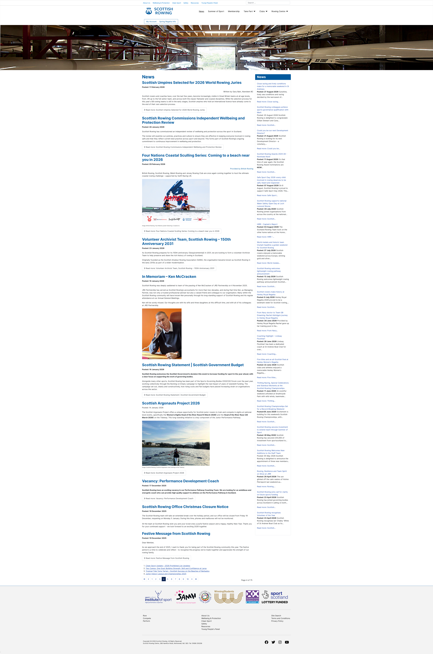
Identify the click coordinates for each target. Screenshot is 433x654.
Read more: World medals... (268, 263)
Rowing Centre (278, 11)
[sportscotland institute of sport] (158, 597)
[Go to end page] (196, 579)
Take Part (248, 11)
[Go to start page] (144, 579)
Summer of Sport (216, 11)
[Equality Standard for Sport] (252, 597)
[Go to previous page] (148, 579)
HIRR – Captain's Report (267, 224)
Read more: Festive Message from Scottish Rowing (167, 558)
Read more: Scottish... (266, 125)
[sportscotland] (275, 597)
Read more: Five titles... (267, 377)
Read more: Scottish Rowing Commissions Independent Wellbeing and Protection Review (183, 147)
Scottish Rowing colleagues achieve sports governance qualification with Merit (272, 110)
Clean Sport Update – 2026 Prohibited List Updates (168, 566)
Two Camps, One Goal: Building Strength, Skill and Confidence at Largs (176, 568)
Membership (234, 11)
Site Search (276, 615)
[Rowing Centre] (286, 11)
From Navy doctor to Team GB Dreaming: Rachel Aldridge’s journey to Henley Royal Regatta (272, 315)
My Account (151, 21)
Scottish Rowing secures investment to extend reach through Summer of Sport (272, 430)
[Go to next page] (192, 579)
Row (145, 615)
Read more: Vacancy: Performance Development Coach (169, 498)
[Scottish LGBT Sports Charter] (205, 597)
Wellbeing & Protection (161, 3)
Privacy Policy (277, 621)
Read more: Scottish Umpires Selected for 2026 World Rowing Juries (175, 110)
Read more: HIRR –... (265, 237)
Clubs (262, 11)
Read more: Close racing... (268, 101)
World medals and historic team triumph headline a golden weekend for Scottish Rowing (272, 245)
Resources (195, 3)
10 (188, 579)
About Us (146, 3)
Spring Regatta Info (167, 21)
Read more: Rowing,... (266, 486)
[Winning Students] (228, 597)
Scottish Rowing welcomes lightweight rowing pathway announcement (269, 271)
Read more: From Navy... (267, 330)
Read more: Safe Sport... (267, 195)
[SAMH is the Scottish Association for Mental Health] (185, 597)
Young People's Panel (209, 3)
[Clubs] (266, 11)
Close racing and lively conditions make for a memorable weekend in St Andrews (273, 86)
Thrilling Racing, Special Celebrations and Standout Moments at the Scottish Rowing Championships (273, 385)
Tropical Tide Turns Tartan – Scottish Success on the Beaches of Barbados (177, 571)
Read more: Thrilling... (266, 401)
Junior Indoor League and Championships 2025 (166, 574)
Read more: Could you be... (268, 148)
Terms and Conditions (280, 618)
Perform (146, 621)
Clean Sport (176, 3)
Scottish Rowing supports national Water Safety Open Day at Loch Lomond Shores (271, 203)
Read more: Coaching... (267, 354)
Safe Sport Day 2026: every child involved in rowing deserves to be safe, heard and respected (271, 180)
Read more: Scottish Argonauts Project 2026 (164, 473)
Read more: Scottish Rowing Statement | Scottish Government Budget (175, 395)
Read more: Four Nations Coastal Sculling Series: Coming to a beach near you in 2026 (182, 231)
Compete (147, 618)
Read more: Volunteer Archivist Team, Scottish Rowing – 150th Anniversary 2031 (179, 268)
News (201, 11)
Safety (185, 3)
